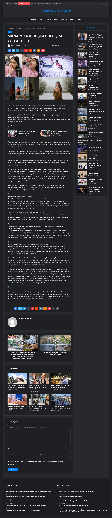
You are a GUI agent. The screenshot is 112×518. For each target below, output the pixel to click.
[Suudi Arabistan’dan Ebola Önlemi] (82, 96)
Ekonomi (48, 19)
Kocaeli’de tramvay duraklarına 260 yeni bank (37, 407)
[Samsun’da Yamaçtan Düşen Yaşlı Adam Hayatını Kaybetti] (82, 190)
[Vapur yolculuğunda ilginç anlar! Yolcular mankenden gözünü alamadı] (39, 378)
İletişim (78, 19)
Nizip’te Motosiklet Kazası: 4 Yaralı (94, 102)
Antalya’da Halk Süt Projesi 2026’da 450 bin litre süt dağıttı (16, 408)
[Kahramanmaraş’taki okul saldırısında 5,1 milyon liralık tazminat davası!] (82, 36)
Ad (9, 448)
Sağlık (56, 19)
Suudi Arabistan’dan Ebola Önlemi (95, 94)
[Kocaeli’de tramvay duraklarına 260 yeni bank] (39, 399)
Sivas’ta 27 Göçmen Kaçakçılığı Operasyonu (96, 110)
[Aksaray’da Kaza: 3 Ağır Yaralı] (82, 135)
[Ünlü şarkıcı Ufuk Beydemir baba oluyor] (45, 133)
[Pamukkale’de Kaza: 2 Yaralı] (82, 149)
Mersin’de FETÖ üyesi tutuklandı (95, 180)
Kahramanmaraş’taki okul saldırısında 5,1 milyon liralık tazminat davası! (95, 36)
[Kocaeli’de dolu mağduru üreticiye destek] (12, 133)
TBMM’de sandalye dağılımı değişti (94, 87)
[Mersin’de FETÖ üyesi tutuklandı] (82, 182)
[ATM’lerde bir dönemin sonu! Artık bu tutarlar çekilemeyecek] (82, 46)
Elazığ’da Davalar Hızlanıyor (94, 79)
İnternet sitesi (44, 455)
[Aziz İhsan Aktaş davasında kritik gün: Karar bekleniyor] (82, 72)
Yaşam (71, 19)
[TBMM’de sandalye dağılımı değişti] (82, 88)
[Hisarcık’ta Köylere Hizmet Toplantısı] (82, 174)
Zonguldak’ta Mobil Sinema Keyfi (94, 126)
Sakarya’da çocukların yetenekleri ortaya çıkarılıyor (60, 407)
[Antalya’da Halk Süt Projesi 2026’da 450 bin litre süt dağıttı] (17, 399)
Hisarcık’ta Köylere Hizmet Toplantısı (94, 173)
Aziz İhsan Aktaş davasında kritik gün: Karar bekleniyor (46, 3)
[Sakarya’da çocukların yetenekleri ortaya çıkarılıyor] (61, 399)
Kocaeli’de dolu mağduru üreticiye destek (94, 54)
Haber (42, 19)
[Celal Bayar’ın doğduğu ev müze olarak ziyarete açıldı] (17, 378)
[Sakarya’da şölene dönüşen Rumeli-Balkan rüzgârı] (61, 378)
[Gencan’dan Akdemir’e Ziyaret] (82, 119)
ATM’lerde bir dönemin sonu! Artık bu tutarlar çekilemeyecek (95, 46)
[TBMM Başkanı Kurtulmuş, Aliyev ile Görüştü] (82, 166)
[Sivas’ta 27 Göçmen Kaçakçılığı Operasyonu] (82, 111)
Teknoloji (63, 19)
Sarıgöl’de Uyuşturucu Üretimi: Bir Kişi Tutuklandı (95, 157)
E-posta (10, 455)
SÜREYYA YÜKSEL (15, 45)
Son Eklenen (91, 27)
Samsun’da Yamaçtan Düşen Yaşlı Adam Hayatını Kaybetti (95, 189)
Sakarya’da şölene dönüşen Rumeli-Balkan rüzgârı (60, 386)
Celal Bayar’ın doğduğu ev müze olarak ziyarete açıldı (16, 386)
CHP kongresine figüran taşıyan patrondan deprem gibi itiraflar (96, 63)
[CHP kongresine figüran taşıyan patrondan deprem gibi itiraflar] (82, 63)
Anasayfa (34, 19)
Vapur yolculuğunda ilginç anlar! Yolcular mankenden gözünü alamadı (38, 387)
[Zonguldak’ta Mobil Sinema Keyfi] (82, 127)
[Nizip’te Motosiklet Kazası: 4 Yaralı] (82, 104)
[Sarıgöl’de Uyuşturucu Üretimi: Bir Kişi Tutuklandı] (82, 157)
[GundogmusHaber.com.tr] (56, 11)
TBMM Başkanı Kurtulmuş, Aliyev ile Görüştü (94, 165)
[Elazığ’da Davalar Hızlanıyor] (82, 80)
